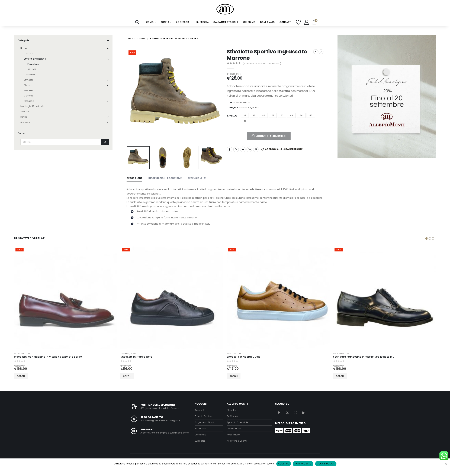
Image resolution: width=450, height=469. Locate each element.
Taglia (231, 115)
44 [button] (301, 115)
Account (199, 410)
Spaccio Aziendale (237, 422)
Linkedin (303, 412)
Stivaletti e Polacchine (35, 58)
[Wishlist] (298, 22)
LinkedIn (243, 149)
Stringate (28, 79)
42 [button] (282, 115)
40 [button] (263, 115)
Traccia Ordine (203, 416)
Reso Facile (233, 434)
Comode (28, 95)
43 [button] (291, 115)
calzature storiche (226, 22)
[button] (137, 22)
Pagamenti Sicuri (204, 422)
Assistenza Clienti (237, 440)
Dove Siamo (267, 22)
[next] (321, 51)
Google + (249, 149)
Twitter (236, 149)
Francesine (338, 353)
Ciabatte (28, 53)
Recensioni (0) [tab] (197, 178)
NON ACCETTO (303, 463)
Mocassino (19, 353)
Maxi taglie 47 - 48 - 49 (32, 106)
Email (256, 149)
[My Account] (307, 22)
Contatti (285, 22)
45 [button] (310, 115)
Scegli (21, 376)
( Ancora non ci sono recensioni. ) (262, 63)
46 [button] (244, 120)
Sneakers (28, 90)
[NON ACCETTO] (445, 463)
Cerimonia (29, 74)
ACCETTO (283, 463)
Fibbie (27, 85)
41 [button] (273, 115)
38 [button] (244, 115)
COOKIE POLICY (326, 463)
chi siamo (249, 22)
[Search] (105, 142)
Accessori (182, 22)
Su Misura (232, 416)
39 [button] (254, 115)
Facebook (229, 149)
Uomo (150, 22)
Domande (200, 434)
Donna (164, 22)
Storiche (24, 111)
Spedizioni (201, 428)
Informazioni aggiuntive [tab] (165, 178)
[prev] (315, 51)
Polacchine (245, 107)
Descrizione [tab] (134, 178)
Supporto (200, 440)
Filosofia (231, 410)
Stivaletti (31, 69)
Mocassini (29, 100)
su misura (202, 22)
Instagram (295, 412)
